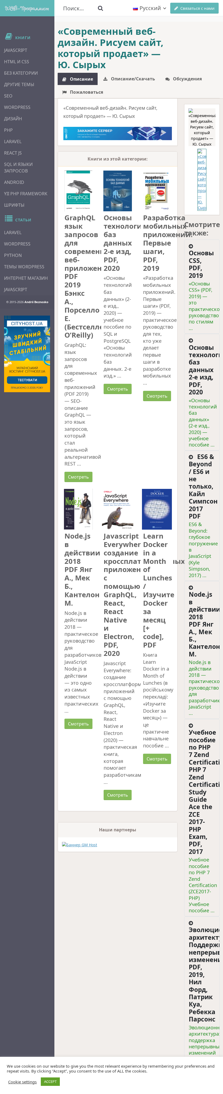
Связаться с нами (197, 8)
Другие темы (19, 84)
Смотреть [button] (78, 477)
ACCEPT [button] (50, 1081)
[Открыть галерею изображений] (201, 127)
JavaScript (15, 50)
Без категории (21, 73)
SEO (8, 96)
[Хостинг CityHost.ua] (27, 354)
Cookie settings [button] (22, 1081)
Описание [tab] (81, 79)
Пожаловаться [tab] (86, 92)
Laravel (12, 141)
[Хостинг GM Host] (117, 133)
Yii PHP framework (25, 194)
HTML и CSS (16, 62)
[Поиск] (100, 8)
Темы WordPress (24, 267)
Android (14, 182)
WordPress (17, 107)
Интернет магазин (26, 278)
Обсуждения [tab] (187, 79)
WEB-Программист (27, 8)
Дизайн (13, 119)
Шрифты (14, 205)
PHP (8, 130)
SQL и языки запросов (18, 167)
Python (13, 255)
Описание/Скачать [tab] (132, 79)
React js (13, 153)
